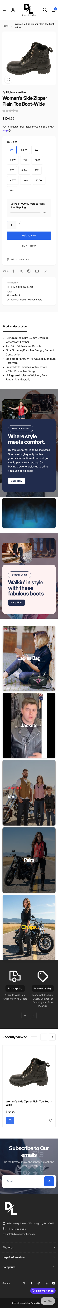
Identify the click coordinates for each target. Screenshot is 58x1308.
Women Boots (35, 299)
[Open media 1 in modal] (29, 58)
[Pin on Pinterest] (28, 271)
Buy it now (29, 245)
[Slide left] (24, 1015)
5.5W (24, 149)
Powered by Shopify (38, 1303)
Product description (15, 326)
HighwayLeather (14, 92)
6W (36, 149)
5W (12, 149)
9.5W (13, 180)
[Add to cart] (10, 1120)
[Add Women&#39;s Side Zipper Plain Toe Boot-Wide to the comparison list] (50, 1120)
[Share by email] (37, 271)
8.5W (24, 170)
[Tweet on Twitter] (21, 271)
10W (25, 180)
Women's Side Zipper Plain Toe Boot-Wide (29, 1103)
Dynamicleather (24, 1303)
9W (37, 170)
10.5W (39, 180)
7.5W (37, 160)
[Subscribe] (49, 1181)
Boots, (23, 299)
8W (12, 170)
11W (12, 190)
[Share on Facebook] (13, 271)
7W (25, 160)
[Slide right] (33, 1015)
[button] (4, 9)
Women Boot (13, 295)
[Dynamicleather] (10, 1215)
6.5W (13, 160)
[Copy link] (45, 271)
